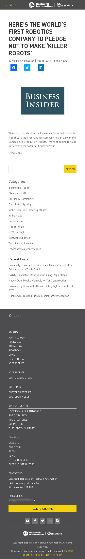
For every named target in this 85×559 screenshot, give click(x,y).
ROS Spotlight (17, 232)
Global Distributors (21, 464)
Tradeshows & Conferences (24, 248)
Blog (11, 451)
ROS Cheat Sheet (18, 419)
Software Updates (19, 237)
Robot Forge (16, 226)
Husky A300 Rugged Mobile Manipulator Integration (38, 295)
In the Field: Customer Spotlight (27, 210)
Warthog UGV (16, 337)
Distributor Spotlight (20, 204)
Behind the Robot (18, 187)
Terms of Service (33, 555)
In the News (60, 60)
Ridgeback (14, 350)
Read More (15, 152)
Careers (13, 442)
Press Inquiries (18, 459)
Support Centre (18, 405)
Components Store (20, 377)
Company (13, 437)
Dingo (11, 354)
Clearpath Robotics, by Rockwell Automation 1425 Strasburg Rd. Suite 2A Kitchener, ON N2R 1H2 (32, 483)
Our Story (14, 447)
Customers (15, 386)
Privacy (68, 550)
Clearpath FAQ (17, 193)
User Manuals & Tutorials (24, 411)
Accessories (16, 363)
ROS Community (17, 415)
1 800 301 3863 (15, 495)
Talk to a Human (42, 508)
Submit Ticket (17, 423)
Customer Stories (19, 392)
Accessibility (54, 555)
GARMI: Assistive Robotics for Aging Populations (37, 275)
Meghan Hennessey (23, 60)
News (11, 455)
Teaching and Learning (21, 243)
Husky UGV (14, 341)
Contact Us (15, 473)
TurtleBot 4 (16, 358)
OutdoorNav (15, 221)
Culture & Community (21, 198)
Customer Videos (19, 396)
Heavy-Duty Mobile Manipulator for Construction (37, 280)
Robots (13, 332)
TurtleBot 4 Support (21, 428)
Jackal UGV (15, 346)
